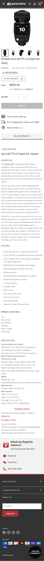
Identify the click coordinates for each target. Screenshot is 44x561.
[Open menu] (3, 4)
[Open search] (29, 4)
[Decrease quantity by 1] (12, 96)
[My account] (34, 4)
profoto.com (5, 416)
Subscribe (10, 514)
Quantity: (4, 97)
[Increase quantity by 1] (25, 96)
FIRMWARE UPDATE (22, 409)
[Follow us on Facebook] (4, 532)
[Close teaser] (28, 545)
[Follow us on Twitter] (9, 532)
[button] (35, 552)
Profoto (4, 68)
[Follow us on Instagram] (13, 532)
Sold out (22, 106)
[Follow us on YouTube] (18, 532)
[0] (39, 3)
